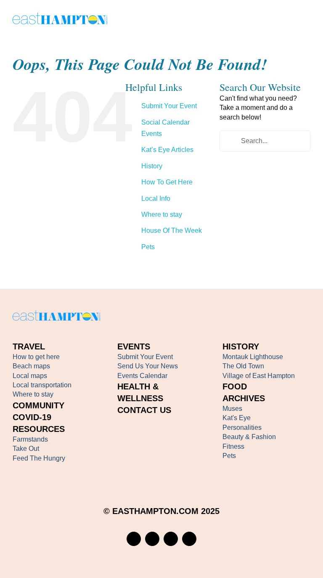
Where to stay (161, 214)
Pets (148, 246)
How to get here (36, 356)
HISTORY (240, 346)
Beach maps (31, 366)
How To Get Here (167, 182)
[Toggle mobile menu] (307, 20)
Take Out (26, 448)
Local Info (155, 198)
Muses (232, 408)
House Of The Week (171, 230)
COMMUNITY (38, 405)
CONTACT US (144, 410)
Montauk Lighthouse (252, 356)
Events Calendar (142, 375)
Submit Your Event (169, 105)
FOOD (234, 386)
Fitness (233, 446)
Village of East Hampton (258, 375)
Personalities (242, 427)
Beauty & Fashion (249, 436)
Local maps (30, 375)
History (151, 166)
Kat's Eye (236, 417)
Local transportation (42, 385)
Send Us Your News (147, 366)
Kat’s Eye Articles (167, 149)
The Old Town (243, 366)
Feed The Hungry (39, 458)
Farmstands (30, 439)
